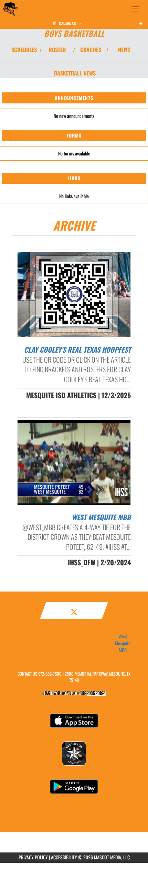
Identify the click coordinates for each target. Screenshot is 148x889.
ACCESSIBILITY (64, 857)
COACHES (90, 49)
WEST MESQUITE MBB (101, 517)
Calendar (67, 23)
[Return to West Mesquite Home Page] (10, 9)
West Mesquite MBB (122, 643)
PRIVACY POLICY (33, 857)
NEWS (124, 49)
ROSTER (57, 49)
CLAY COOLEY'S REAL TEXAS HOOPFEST (77, 349)
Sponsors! (96, 693)
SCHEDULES (24, 49)
